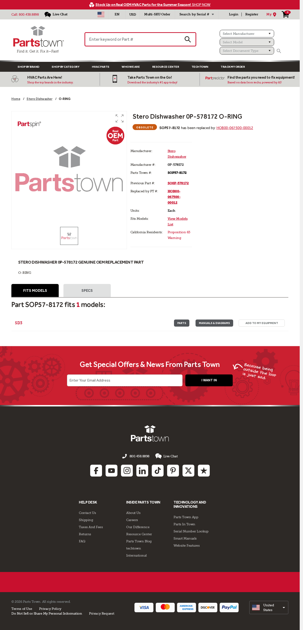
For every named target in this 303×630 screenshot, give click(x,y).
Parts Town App (186, 517)
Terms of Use (21, 609)
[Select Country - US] (101, 14)
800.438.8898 (29, 14)
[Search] (278, 50)
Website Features (187, 545)
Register (251, 14)
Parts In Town (184, 524)
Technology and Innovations (190, 504)
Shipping (86, 520)
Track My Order (233, 66)
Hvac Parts (100, 66)
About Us (133, 513)
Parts (181, 323)
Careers (132, 520)
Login (233, 14)
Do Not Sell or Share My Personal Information (46, 613)
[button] (119, 118)
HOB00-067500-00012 (234, 128)
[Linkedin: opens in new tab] (142, 471)
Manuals (214, 323)
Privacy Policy (50, 609)
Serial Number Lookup (191, 531)
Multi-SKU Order (157, 14)
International (136, 555)
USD (132, 15)
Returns (85, 534)
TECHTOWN (200, 66)
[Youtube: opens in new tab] (111, 471)
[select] (268, 607)
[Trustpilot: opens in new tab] (204, 471)
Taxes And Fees (91, 527)
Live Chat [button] (170, 456)
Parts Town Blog (139, 541)
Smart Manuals (185, 538)
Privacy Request (101, 613)
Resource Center (165, 66)
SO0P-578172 (178, 183)
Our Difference (137, 527)
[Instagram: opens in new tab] (127, 471)
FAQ (82, 541)
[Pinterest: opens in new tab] (173, 471)
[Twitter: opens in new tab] (188, 471)
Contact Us (87, 513)
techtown (133, 548)
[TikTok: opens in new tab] (158, 471)
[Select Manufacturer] (247, 33)
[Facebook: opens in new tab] (96, 471)
